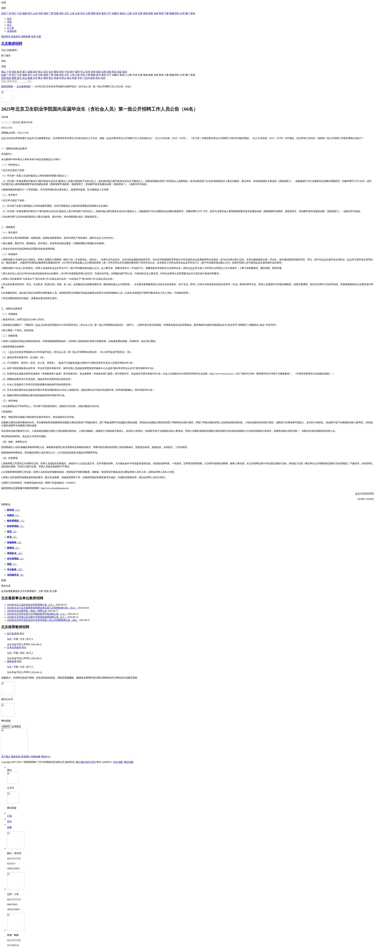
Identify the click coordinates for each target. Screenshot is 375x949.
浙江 (14, 13)
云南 (77, 13)
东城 (56, 78)
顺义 (40, 78)
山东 (35, 13)
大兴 (35, 78)
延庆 (92, 78)
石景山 (62, 78)
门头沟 (86, 78)
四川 (30, 13)
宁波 (66, 72)
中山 (82, 72)
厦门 (24, 72)
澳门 (187, 13)
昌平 (19, 78)
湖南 (45, 13)
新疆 (150, 13)
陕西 (93, 13)
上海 (72, 13)
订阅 (9, 816)
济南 (109, 72)
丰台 (24, 78)
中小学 (10, 28)
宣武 (103, 78)
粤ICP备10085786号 (86, 762)
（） (14, 510)
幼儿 (9, 25)
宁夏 (166, 13)
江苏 (19, 13)
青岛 (114, 72)
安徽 (56, 13)
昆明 (93, 72)
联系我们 (25, 756)
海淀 (119, 72)
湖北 (61, 13)
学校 (9, 22)
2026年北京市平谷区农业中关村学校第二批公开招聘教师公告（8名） (43, 620)
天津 (134, 13)
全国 (3, 13)
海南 (145, 13)
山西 (129, 13)
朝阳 (14, 78)
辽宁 (109, 13)
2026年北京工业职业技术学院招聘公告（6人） (31, 605)
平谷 (79, 78)
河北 (82, 13)
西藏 (171, 13)
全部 (3, 78)
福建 (24, 13)
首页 (9, 19)
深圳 (14, 72)
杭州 (19, 72)
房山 (51, 78)
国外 (177, 13)
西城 (30, 78)
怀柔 (74, 78)
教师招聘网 (7, 86)
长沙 (51, 72)
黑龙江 (123, 13)
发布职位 (16, 36)
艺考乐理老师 (14, 647)
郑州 (61, 72)
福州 (77, 72)
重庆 (103, 13)
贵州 (98, 13)
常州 (88, 72)
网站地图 (128, 762)
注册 (38, 36)
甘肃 (140, 13)
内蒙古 (115, 13)
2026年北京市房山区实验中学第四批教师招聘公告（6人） (37, 617)
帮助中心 (45, 756)
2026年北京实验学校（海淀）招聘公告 (27, 611)
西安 (56, 72)
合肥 (103, 72)
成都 (30, 72)
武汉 (45, 72)
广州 (8, 72)
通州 (45, 78)
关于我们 (6, 756)
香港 (192, 13)
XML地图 (118, 762)
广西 (51, 13)
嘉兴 (124, 72)
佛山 (3, 72)
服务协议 (16, 756)
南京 (40, 72)
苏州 (35, 72)
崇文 (98, 78)
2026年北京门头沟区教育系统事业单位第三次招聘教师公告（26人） (42, 608)
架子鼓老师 (13, 633)
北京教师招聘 (11, 43)
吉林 (156, 13)
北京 (66, 13)
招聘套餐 (25, 36)
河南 (40, 13)
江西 (88, 13)
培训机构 (11, 31)
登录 (33, 36)
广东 (8, 13)
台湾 (182, 13)
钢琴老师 (11, 661)
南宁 (72, 72)
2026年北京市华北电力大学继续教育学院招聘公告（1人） (37, 614)
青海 (161, 13)
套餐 (9, 827)
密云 (69, 78)
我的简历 (6, 36)
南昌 (98, 72)
